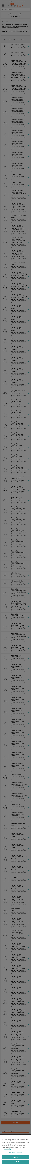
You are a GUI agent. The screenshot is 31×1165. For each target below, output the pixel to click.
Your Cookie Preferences (15, 1152)
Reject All (15, 1157)
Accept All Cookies (15, 1161)
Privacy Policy (7, 1149)
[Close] (29, 1137)
